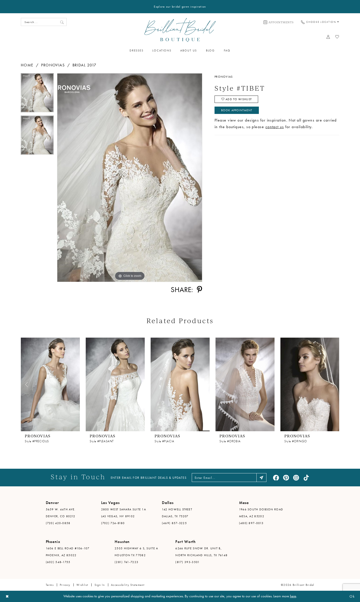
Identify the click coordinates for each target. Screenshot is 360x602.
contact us (274, 126)
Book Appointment (236, 110)
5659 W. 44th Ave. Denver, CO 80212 (61, 512)
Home (27, 65)
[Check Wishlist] (337, 37)
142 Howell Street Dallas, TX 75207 (177, 512)
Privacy (65, 585)
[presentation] (50, 384)
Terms (50, 585)
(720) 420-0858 (58, 523)
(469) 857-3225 (174, 523)
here (293, 596)
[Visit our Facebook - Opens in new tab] (276, 477)
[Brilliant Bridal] (180, 30)
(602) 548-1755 (58, 562)
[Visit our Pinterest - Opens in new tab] (286, 477)
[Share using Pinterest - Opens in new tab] (199, 289)
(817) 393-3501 (187, 562)
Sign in (100, 585)
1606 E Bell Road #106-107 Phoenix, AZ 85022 (68, 551)
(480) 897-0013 (251, 523)
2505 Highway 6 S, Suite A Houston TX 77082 (136, 551)
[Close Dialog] (7, 596)
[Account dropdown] (328, 37)
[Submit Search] (62, 22)
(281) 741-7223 (126, 562)
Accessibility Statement (128, 585)
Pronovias (53, 65)
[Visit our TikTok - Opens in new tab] (306, 477)
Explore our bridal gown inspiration (180, 7)
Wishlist (82, 585)
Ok (352, 596)
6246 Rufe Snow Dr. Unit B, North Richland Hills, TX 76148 (201, 551)
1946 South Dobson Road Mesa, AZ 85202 (261, 512)
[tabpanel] (37, 94)
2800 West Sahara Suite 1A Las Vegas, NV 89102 (123, 512)
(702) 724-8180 (113, 523)
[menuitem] (278, 22)
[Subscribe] (261, 477)
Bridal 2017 (84, 65)
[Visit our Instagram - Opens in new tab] (296, 477)
